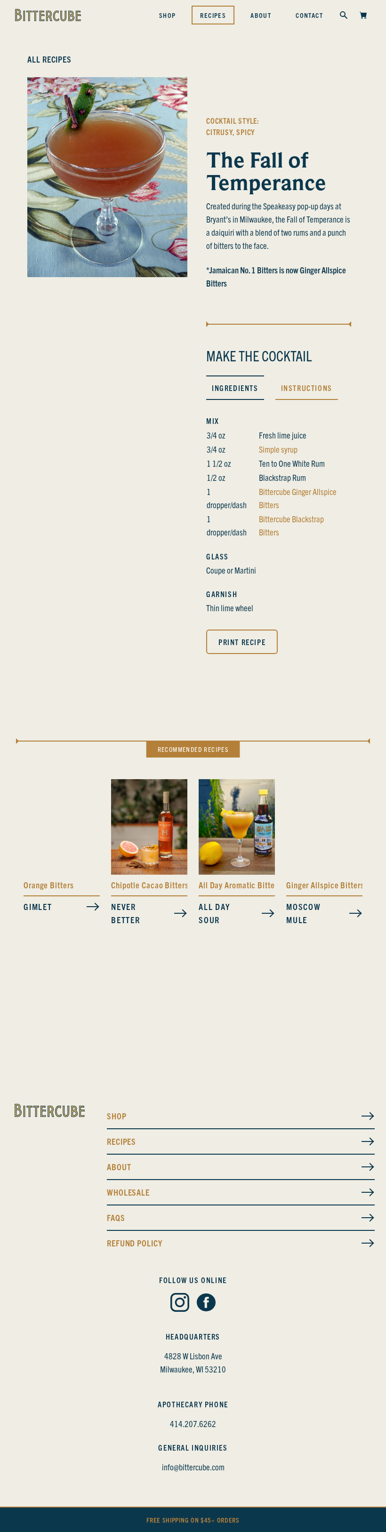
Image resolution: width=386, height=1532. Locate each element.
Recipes (213, 15)
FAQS (116, 1217)
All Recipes (49, 59)
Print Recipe (241, 641)
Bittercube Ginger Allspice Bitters (298, 498)
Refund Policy (134, 1242)
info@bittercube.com (193, 1466)
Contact (309, 15)
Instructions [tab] (306, 387)
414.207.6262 (193, 1423)
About (260, 15)
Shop (167, 15)
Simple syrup (278, 449)
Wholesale (128, 1192)
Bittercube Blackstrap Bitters (291, 525)
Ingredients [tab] (235, 387)
